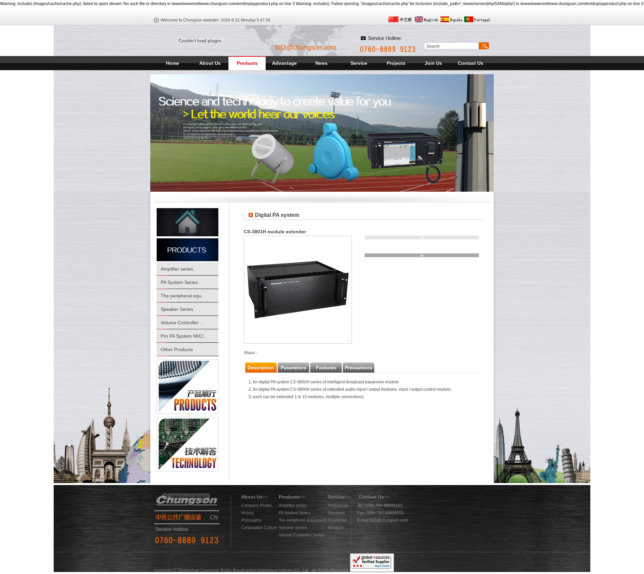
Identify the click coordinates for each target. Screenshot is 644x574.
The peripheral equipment (302, 520)
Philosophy (251, 520)
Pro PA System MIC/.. (183, 336)
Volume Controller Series (301, 535)
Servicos (335, 527)
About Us (210, 63)
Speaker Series (177, 309)
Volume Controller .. (182, 322)
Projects (396, 63)
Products (247, 63)
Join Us (433, 63)
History (247, 513)
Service (359, 63)
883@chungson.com (305, 47)
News (321, 63)
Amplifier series (177, 269)
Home (172, 63)
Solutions (336, 513)
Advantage (284, 63)
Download (337, 520)
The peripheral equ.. (182, 295)
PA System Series (179, 282)
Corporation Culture (259, 527)
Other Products (177, 349)
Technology (338, 505)
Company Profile (256, 505)
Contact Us (470, 63)
